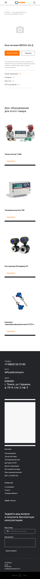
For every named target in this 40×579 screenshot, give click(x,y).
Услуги (7, 490)
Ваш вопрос (9, 537)
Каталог (7, 12)
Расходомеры (10, 453)
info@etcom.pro (14, 372)
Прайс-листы (10, 501)
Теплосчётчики (11, 456)
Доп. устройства (11, 476)
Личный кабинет (11, 493)
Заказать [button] (28, 53)
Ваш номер (9, 528)
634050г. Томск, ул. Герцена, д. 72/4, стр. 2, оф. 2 (18, 384)
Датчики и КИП (11, 463)
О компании (9, 487)
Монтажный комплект (13, 472)
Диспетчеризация (12, 466)
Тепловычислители (12, 460)
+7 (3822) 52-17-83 (15, 364)
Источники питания (19, 12)
